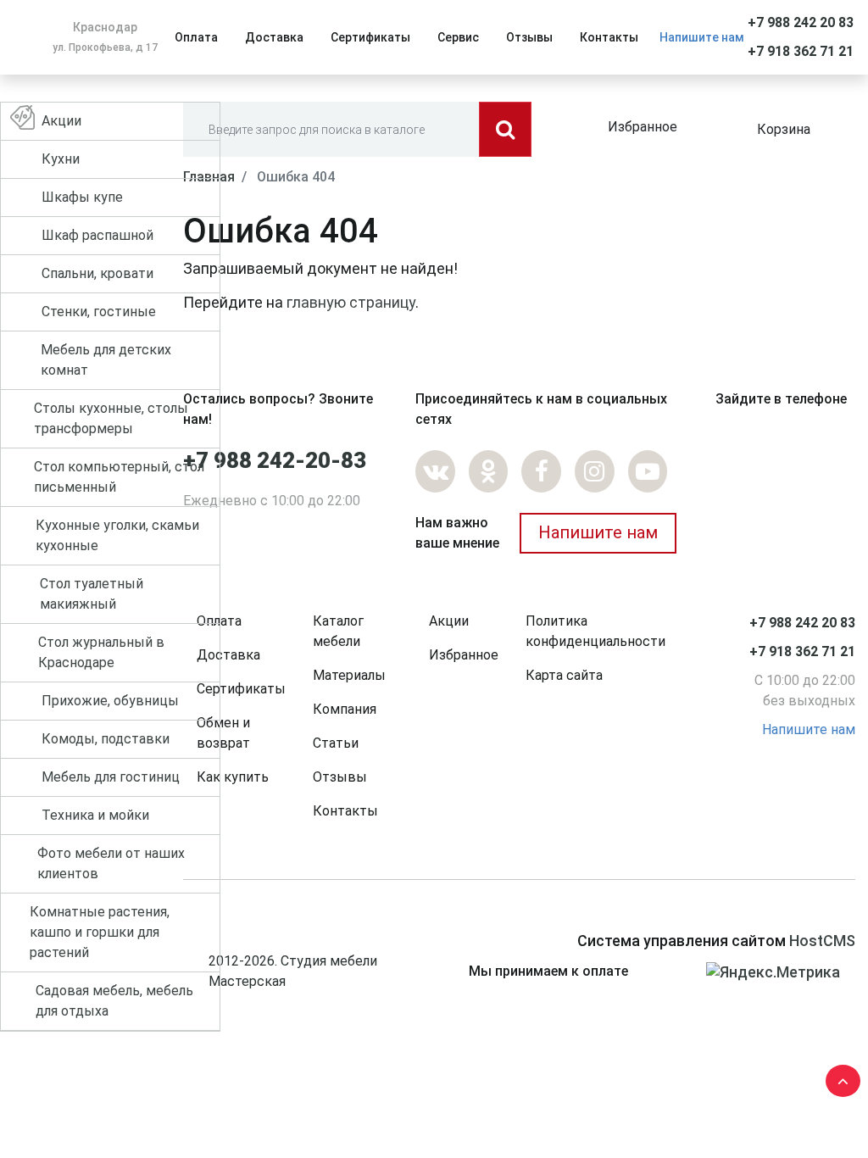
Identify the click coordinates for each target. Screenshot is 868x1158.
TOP (838, 1077)
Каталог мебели (338, 631)
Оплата (219, 621)
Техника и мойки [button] (95, 815)
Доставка (228, 655)
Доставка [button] (274, 37)
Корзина (783, 129)
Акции (449, 621)
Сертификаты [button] (370, 37)
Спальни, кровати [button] (97, 273)
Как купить (233, 777)
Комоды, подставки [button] (106, 739)
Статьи (336, 743)
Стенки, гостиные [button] (99, 311)
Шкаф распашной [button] (97, 235)
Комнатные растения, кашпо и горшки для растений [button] (100, 932)
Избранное (642, 127)
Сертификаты (241, 689)
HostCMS (822, 940)
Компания (344, 709)
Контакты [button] (609, 37)
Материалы (349, 675)
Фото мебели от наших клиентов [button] (111, 863)
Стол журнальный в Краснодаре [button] (101, 652)
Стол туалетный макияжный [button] (91, 594)
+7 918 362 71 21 (801, 51)
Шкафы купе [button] (82, 197)
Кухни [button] (61, 159)
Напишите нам (701, 37)
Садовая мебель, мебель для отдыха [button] (114, 1001)
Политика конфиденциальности (595, 631)
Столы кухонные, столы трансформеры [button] (111, 418)
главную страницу (351, 302)
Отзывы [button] (529, 37)
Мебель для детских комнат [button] (106, 360)
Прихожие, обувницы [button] (110, 701)
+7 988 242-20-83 (274, 460)
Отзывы (340, 777)
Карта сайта (564, 675)
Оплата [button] (196, 37)
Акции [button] (61, 121)
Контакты (345, 811)
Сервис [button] (458, 37)
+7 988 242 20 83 (801, 22)
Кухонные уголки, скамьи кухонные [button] (117, 535)
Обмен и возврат (223, 733)
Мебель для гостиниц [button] (111, 777)
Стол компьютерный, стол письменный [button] (119, 477)
